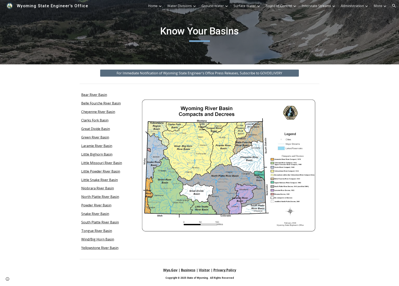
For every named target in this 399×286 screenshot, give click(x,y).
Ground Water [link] (213, 6)
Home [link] (153, 6)
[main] (199, 32)
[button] (394, 6)
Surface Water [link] (245, 6)
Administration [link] (352, 6)
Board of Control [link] (279, 6)
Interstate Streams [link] (316, 6)
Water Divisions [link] (179, 6)
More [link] (378, 6)
